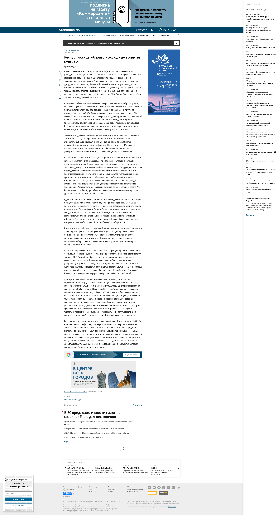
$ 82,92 (71, 35)
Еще (66, 441)
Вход (170, 30)
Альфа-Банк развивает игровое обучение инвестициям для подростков (135, 471)
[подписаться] (80, 400)
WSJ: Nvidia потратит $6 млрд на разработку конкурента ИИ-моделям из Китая (96, 433)
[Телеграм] (149, 487)
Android (110, 491)
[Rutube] (168, 487)
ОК (177, 43)
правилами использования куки (111, 43)
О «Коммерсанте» (95, 487)
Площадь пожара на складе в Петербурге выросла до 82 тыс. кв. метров (94, 428)
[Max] (173, 487)
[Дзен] (159, 487)
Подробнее (172, 507)
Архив (91, 489)
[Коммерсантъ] (69, 29)
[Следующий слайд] (178, 468)
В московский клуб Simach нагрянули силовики (83, 437)
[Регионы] (160, 29)
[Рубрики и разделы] (178, 29)
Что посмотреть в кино (110, 35)
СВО (153, 35)
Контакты (92, 491)
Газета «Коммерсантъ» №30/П (75, 392)
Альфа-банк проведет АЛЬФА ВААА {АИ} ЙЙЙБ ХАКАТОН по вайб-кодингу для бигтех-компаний (80, 472)
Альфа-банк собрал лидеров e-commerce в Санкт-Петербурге (105, 471)
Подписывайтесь (131, 355)
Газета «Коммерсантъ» (71, 50)
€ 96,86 (78, 35)
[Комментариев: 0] (60, 76)
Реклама (111, 487)
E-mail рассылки (133, 491)
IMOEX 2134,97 (93, 35)
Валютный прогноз (143, 35)
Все (81, 462)
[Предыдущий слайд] (65, 468)
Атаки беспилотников (127, 35)
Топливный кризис (164, 35)
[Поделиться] (60, 91)
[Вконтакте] (154, 487)
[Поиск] (174, 29)
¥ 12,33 (84, 35)
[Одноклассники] (163, 487)
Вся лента (137, 405)
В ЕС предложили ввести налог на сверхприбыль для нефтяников (92, 414)
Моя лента (258, 4)
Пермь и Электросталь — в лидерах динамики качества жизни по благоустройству (162, 472)
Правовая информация (135, 489)
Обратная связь (132, 487)
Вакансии (111, 489)
